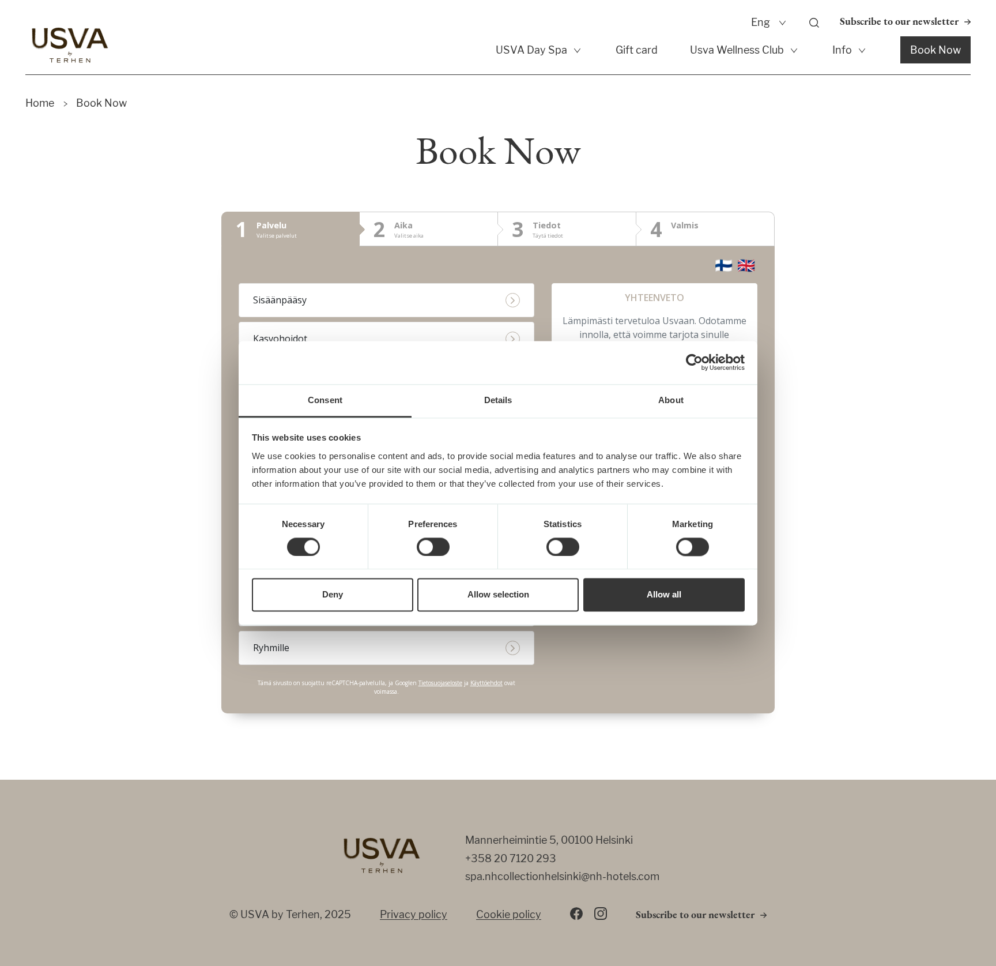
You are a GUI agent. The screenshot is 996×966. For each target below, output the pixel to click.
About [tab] (671, 400)
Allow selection (498, 595)
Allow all (664, 595)
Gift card (637, 50)
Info (842, 50)
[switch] (433, 546)
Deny (332, 595)
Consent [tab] (325, 400)
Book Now (935, 50)
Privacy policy (413, 914)
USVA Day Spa (531, 50)
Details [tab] (498, 400)
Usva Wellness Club (737, 50)
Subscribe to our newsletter (899, 22)
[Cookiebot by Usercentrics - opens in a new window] (694, 362)
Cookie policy (508, 914)
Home (39, 103)
